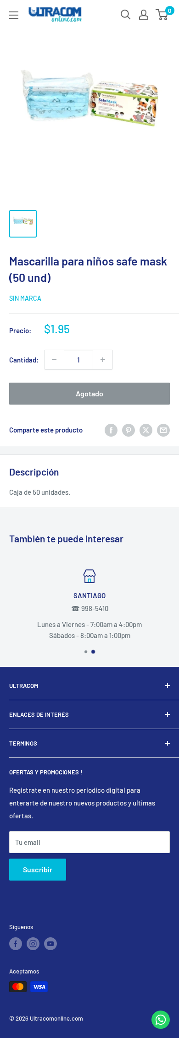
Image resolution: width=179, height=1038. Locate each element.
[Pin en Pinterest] (128, 430)
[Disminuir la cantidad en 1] (54, 359)
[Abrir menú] (13, 15)
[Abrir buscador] (126, 15)
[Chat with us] (160, 1026)
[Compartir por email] (163, 430)
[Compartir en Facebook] (111, 430)
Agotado (89, 393)
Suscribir (37, 869)
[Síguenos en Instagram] (33, 943)
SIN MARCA (25, 298)
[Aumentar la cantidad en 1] (102, 359)
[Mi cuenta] (143, 15)
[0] (162, 14)
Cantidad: (24, 360)
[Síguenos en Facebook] (15, 943)
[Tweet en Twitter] (146, 430)
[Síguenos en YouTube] (50, 943)
